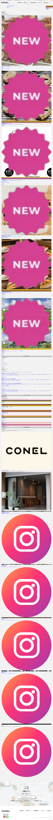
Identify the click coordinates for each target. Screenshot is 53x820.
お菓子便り (21, 810)
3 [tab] (27, 10)
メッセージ (40, 2)
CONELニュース (28, 810)
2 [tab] (25, 10)
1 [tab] (24, 10)
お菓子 (20, 2)
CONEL (26, 2)
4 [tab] (28, 10)
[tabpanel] (26, 7)
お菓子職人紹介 (36, 810)
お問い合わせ (46, 2)
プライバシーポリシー (35, 817)
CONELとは (3, 431)
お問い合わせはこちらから (26, 797)
